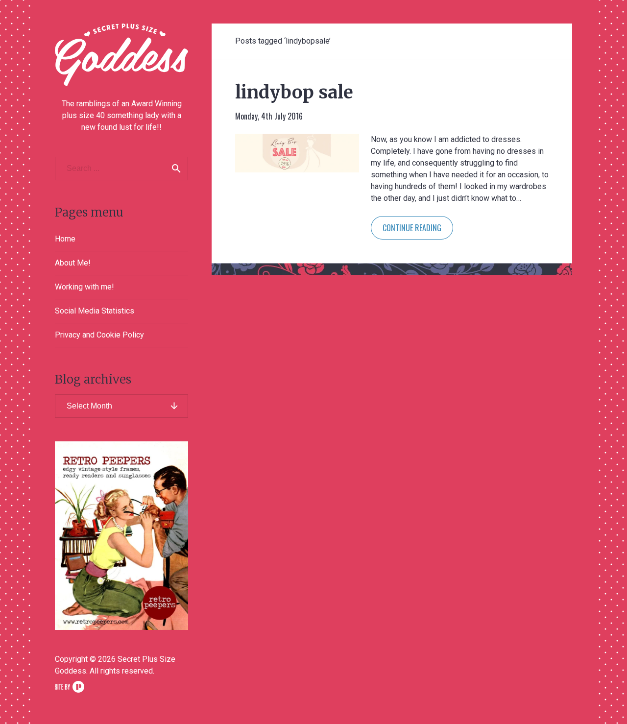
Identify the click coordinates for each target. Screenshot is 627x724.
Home (65, 238)
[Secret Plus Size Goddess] (121, 55)
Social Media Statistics (94, 310)
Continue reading (412, 228)
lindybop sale (294, 92)
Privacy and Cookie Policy (99, 334)
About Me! (73, 262)
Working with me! (84, 286)
